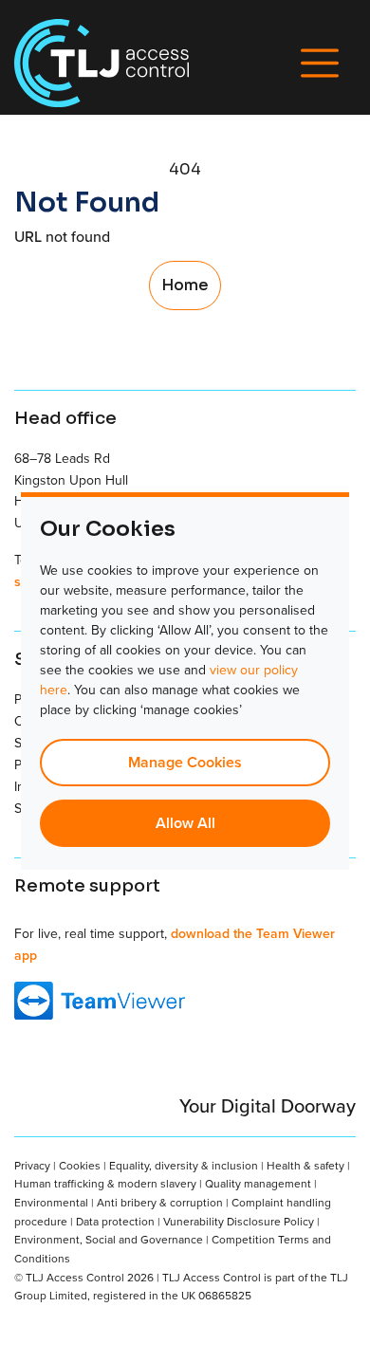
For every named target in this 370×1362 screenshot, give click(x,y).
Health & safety (305, 1165)
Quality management (258, 1183)
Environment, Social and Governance (108, 1239)
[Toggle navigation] (320, 63)
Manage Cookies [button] (185, 762)
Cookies (80, 1165)
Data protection (115, 1221)
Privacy (32, 1165)
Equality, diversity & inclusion (183, 1165)
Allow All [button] (185, 823)
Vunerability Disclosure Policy (238, 1221)
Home (185, 285)
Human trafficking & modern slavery (105, 1183)
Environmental (51, 1202)
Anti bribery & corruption (160, 1202)
